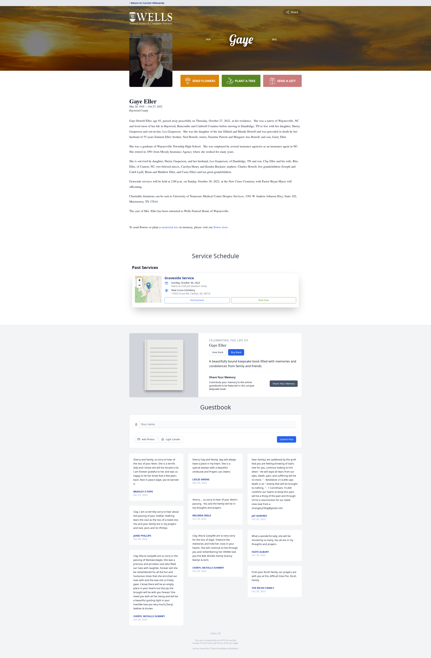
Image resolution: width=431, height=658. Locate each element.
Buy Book (236, 352)
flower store (220, 227)
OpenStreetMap (219, 648)
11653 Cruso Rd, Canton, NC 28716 (190, 293)
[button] (148, 285)
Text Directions (197, 300)
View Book (217, 352)
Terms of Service (225, 643)
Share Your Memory (284, 383)
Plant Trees (263, 300)
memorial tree (169, 227)
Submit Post (286, 439)
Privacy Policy (206, 643)
